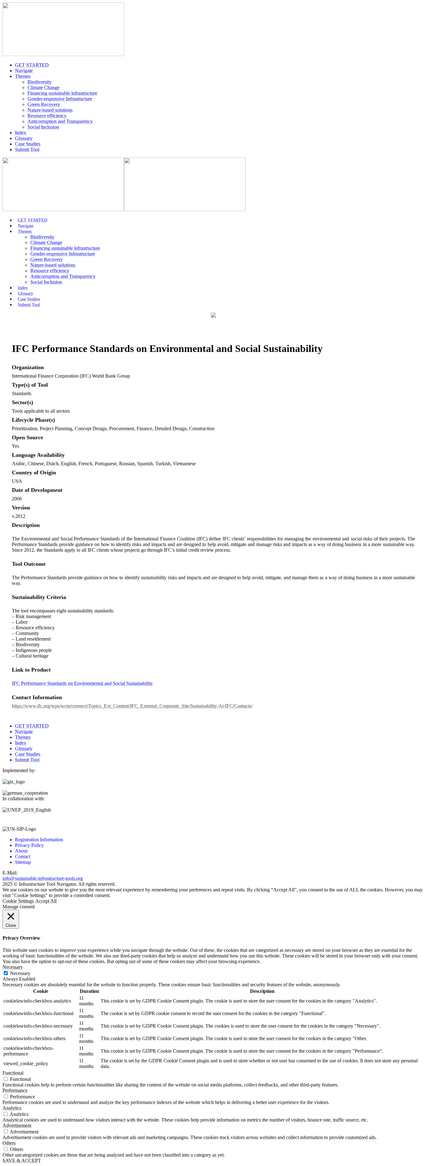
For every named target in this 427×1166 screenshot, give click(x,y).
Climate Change (43, 87)
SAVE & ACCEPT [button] (22, 1160)
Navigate (24, 70)
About (21, 851)
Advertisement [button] (17, 1125)
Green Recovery (44, 104)
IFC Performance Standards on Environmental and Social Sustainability (82, 683)
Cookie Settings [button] (18, 901)
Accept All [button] (46, 901)
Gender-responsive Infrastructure (60, 98)
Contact (22, 856)
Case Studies (27, 144)
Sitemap (23, 862)
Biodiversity (40, 82)
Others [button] (9, 1143)
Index (20, 132)
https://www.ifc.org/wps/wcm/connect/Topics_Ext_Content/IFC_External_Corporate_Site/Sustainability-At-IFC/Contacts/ (132, 706)
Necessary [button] (13, 967)
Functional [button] (13, 1073)
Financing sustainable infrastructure (62, 93)
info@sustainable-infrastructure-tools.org (43, 878)
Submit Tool (27, 149)
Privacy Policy (29, 845)
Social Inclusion (43, 127)
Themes (23, 76)
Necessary (20, 973)
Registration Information (39, 839)
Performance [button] (15, 1090)
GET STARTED (32, 65)
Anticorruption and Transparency (60, 121)
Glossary (24, 138)
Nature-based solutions (50, 110)
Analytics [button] (12, 1108)
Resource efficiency (47, 115)
